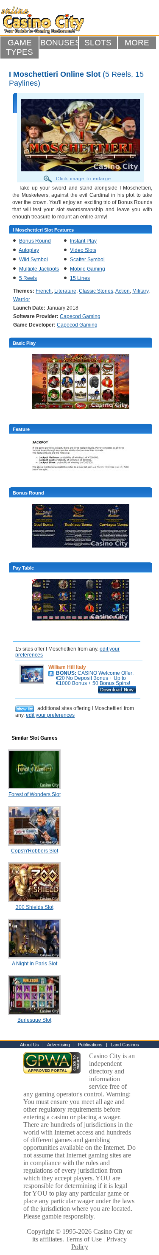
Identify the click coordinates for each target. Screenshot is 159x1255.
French (44, 291)
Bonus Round (35, 241)
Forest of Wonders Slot (34, 794)
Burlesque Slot (34, 1020)
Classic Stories (96, 291)
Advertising (58, 1044)
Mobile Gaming (87, 269)
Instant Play (83, 241)
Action (122, 291)
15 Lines (80, 278)
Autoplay (29, 250)
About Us (29, 1044)
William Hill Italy (67, 667)
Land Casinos (125, 1044)
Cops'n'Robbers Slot (34, 851)
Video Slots (83, 250)
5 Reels (28, 278)
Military (140, 291)
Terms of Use (84, 1239)
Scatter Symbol (87, 260)
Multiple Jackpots (39, 269)
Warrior (21, 299)
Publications (90, 1044)
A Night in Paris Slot (34, 964)
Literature (65, 291)
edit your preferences (50, 715)
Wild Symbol (33, 260)
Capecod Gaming (80, 316)
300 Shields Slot (34, 907)
